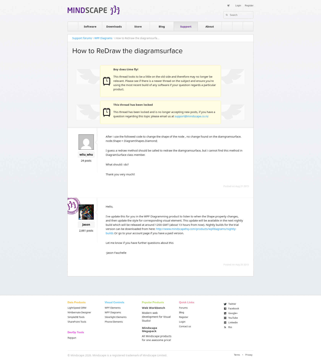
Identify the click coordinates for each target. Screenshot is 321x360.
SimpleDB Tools (76, 317)
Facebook (233, 308)
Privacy (248, 354)
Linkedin (233, 322)
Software (90, 26)
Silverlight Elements (116, 317)
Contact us (185, 326)
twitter (237, 26)
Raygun (72, 337)
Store (138, 26)
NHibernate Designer (79, 312)
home (73, 26)
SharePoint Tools (77, 321)
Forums (183, 307)
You (233, 317)
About (209, 26)
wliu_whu (86, 155)
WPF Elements (113, 307)
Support (186, 26)
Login (238, 5)
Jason (86, 225)
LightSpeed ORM (77, 307)
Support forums (82, 38)
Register (249, 5)
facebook (248, 26)
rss (227, 26)
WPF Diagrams (103, 38)
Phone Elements (114, 321)
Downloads (114, 26)
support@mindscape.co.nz (191, 116)
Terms (237, 354)
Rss (230, 327)
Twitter (232, 303)
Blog (162, 26)
